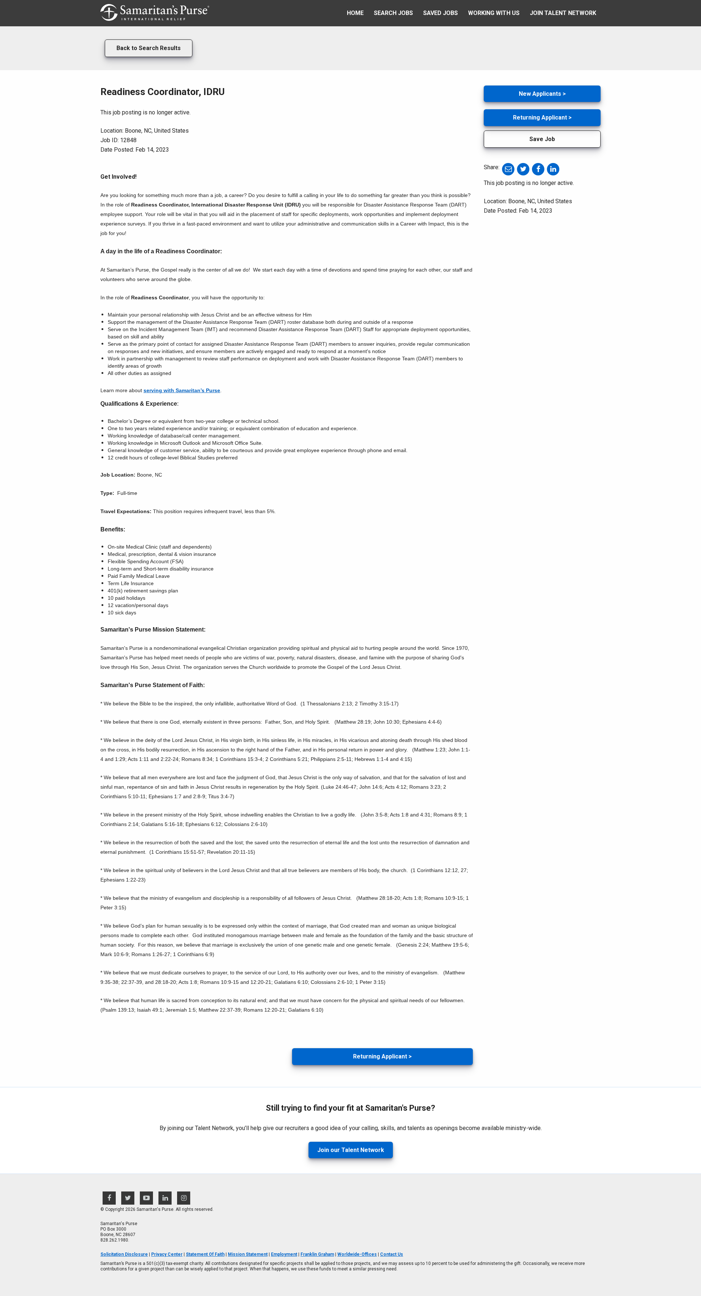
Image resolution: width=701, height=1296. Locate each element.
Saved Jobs (440, 13)
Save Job (542, 139)
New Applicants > (542, 93)
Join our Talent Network (350, 1150)
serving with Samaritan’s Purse (181, 390)
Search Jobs (393, 13)
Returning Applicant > (382, 1056)
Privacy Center (167, 1254)
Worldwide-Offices (357, 1254)
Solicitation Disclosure (124, 1254)
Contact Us (391, 1254)
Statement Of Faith (205, 1254)
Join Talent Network (563, 13)
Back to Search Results (148, 48)
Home (355, 13)
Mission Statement (248, 1254)
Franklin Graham (317, 1254)
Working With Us (494, 13)
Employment (284, 1254)
